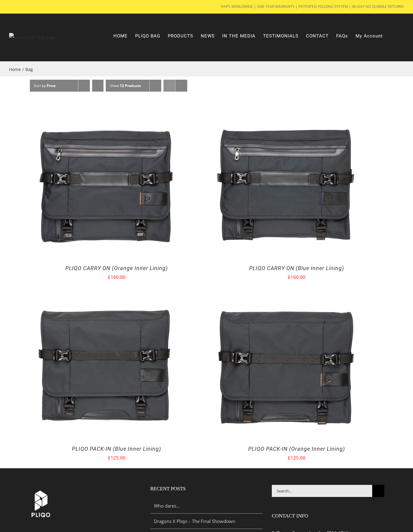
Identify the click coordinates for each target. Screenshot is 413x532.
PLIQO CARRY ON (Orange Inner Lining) (116, 268)
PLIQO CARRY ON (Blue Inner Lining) (296, 268)
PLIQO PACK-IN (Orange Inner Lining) (296, 449)
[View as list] (181, 86)
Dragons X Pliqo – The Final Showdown (194, 521)
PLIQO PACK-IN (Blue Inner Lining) (116, 449)
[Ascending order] (98, 85)
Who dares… (167, 506)
